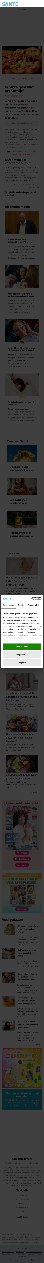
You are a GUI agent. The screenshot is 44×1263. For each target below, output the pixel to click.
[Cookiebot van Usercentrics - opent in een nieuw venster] (31, 598)
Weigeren (22, 662)
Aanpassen (20, 655)
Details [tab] (21, 605)
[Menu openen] (29, 3)
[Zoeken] (40, 4)
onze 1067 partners (17, 617)
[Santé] (10, 3)
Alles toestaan (22, 647)
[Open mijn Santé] (35, 3)
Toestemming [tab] (8, 605)
